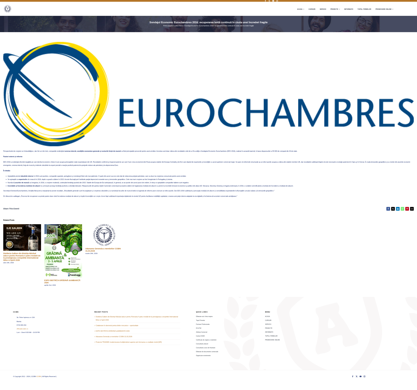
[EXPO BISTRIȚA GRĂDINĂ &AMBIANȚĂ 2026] (63, 251)
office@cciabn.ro (22, 329)
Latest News (178, 26)
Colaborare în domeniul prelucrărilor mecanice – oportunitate (117, 325)
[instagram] (277, 1)
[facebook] (265, 1)
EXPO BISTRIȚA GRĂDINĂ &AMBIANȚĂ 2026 (60, 250)
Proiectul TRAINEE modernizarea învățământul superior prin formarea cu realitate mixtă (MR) (129, 342)
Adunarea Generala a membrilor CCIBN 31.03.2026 (101, 235)
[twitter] (269, 1)
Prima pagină (168, 26)
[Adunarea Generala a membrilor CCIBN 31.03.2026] (104, 235)
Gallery (25, 237)
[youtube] (273, 1)
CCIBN (38, 376)
